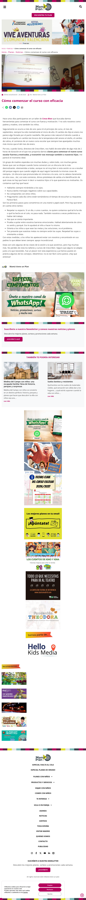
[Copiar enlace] (22, 107)
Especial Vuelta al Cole (43, 765)
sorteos (43, 821)
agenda (43, 811)
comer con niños (43, 793)
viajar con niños (43, 788)
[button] (5, 7)
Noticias (10, 48)
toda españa (43, 826)
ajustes (25, 892)
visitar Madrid (43, 831)
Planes (11, 52)
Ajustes (49, 894)
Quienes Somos (43, 836)
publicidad (43, 846)
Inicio (3, 48)
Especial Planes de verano (43, 770)
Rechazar (50, 890)
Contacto (43, 841)
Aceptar (50, 885)
